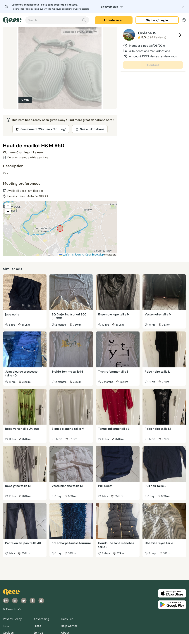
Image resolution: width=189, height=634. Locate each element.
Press (37, 626)
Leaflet (66, 254)
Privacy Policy (12, 619)
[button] (8, 206)
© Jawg (76, 254)
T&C (6, 626)
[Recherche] (84, 20)
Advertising (41, 619)
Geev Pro (67, 619)
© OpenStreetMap (93, 254)
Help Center (69, 626)
